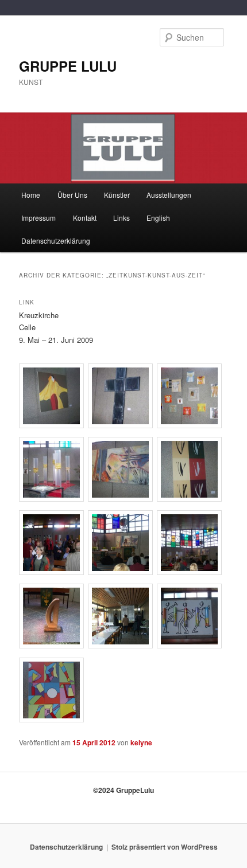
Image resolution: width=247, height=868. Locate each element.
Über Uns (72, 195)
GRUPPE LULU (68, 66)
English (158, 217)
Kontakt (85, 217)
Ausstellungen (168, 195)
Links (121, 217)
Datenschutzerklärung (55, 240)
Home (30, 195)
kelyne (141, 742)
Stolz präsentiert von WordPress (164, 847)
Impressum (38, 217)
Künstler (117, 195)
